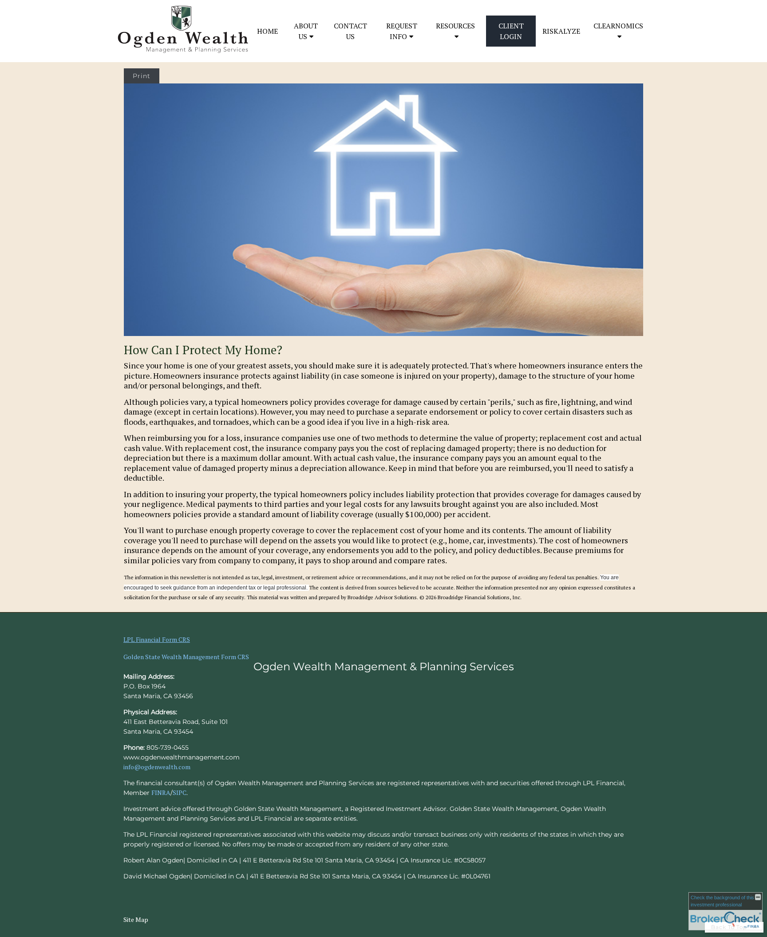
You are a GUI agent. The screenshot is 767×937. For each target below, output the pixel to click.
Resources (455, 26)
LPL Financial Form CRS (156, 639)
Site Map (135, 919)
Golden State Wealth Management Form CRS (186, 656)
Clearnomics (618, 26)
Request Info (401, 31)
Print (141, 76)
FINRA (160, 792)
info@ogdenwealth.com (156, 767)
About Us (306, 31)
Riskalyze (561, 31)
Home (267, 31)
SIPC (179, 792)
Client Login (511, 31)
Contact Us (350, 31)
